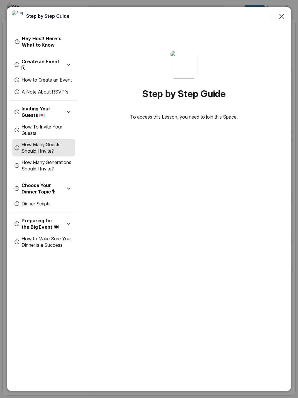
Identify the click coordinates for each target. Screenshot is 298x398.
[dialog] (149, 199)
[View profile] (17, 16)
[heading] (48, 16)
